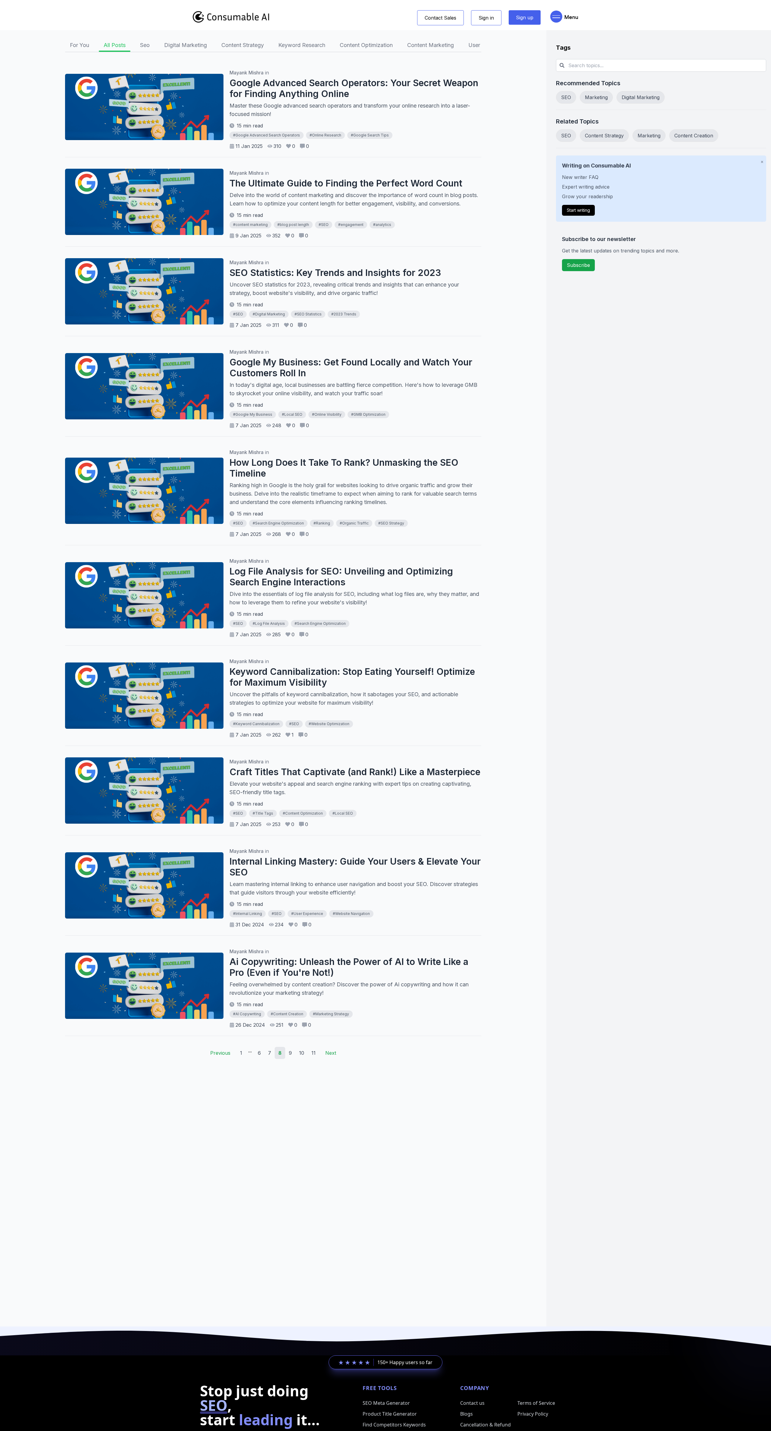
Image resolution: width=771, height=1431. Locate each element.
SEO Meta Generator (386, 1403)
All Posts (115, 45)
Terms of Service (536, 1403)
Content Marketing (430, 45)
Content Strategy (242, 45)
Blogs (466, 1414)
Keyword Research (301, 45)
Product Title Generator (390, 1414)
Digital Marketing (185, 45)
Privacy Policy (532, 1414)
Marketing (596, 97)
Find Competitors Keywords (394, 1424)
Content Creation (693, 136)
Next (330, 1053)
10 (301, 1053)
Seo (145, 45)
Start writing (578, 210)
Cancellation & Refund (485, 1424)
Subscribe (578, 265)
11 (313, 1053)
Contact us (472, 1403)
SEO (566, 97)
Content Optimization (366, 45)
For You (79, 45)
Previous (220, 1053)
